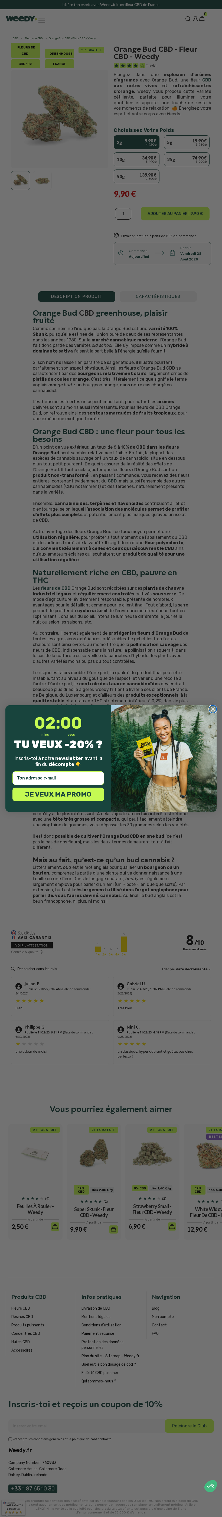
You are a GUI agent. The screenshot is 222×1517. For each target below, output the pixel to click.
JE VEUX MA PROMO (58, 794)
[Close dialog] (213, 709)
